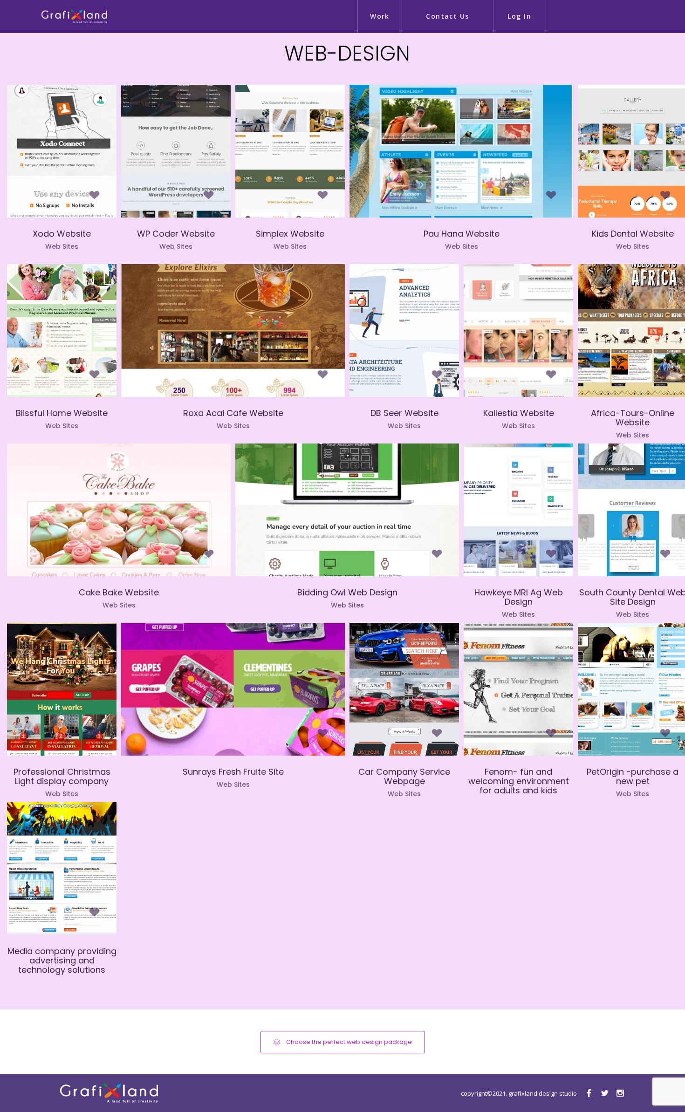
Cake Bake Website (119, 592)
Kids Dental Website (633, 233)
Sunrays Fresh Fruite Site (233, 772)
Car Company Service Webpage (404, 776)
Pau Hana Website (462, 233)
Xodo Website (62, 233)
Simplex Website (290, 233)
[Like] (94, 199)
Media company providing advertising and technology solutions (61, 960)
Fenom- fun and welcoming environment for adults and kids (518, 781)
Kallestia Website (518, 413)
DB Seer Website (404, 413)
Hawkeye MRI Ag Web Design (518, 597)
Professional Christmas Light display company (62, 776)
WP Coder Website (176, 233)
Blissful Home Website (62, 413)
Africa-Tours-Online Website (632, 417)
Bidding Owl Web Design (347, 592)
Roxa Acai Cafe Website (233, 413)
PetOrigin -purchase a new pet (632, 776)
